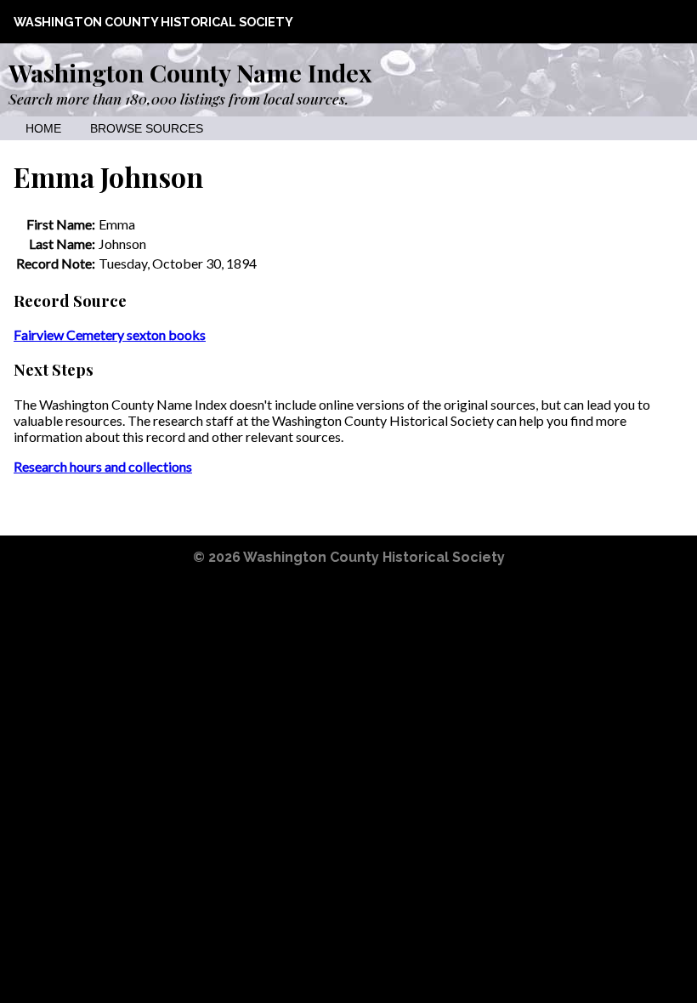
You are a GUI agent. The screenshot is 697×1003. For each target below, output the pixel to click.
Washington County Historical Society (153, 21)
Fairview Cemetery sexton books (110, 334)
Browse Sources (146, 128)
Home (43, 128)
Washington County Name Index (189, 72)
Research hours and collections (103, 466)
